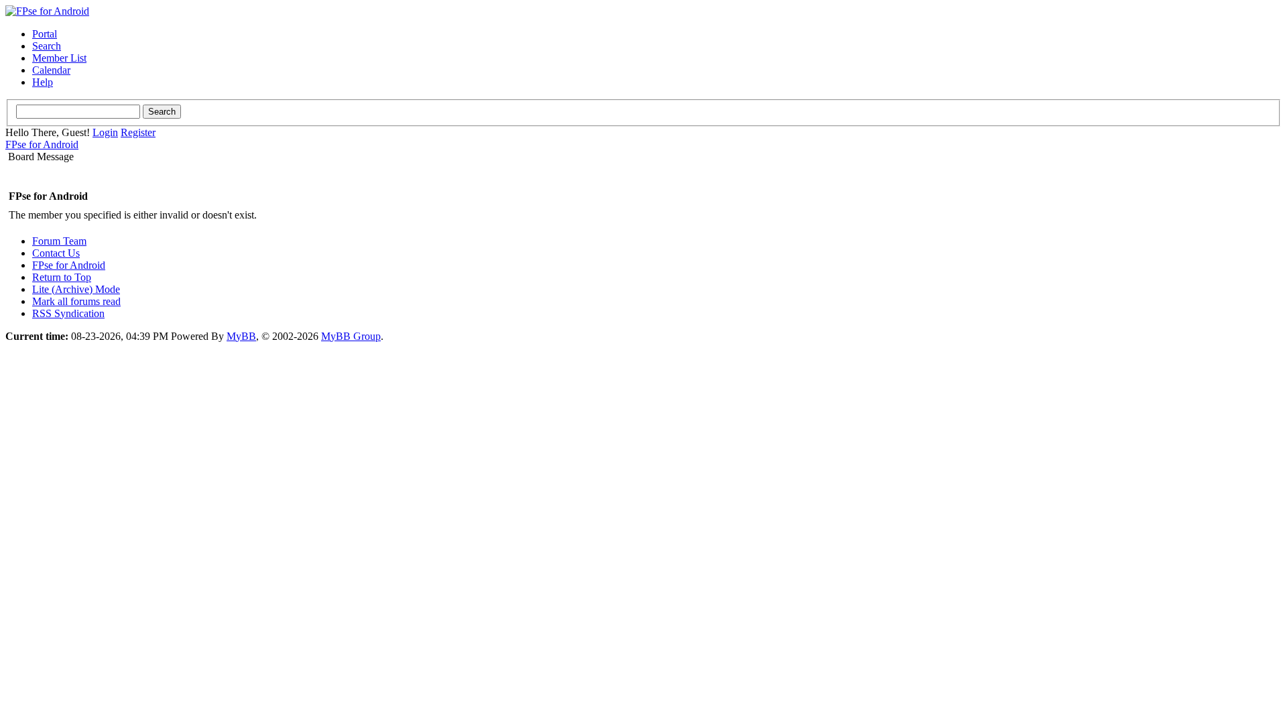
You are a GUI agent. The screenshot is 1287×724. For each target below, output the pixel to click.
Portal (44, 34)
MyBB (241, 336)
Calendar (51, 70)
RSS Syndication (68, 313)
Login (105, 132)
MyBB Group (351, 336)
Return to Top (61, 277)
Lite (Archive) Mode (76, 289)
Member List (59, 58)
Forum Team (59, 241)
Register (138, 132)
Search (46, 46)
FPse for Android (41, 144)
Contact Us (56, 253)
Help (42, 82)
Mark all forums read (76, 301)
